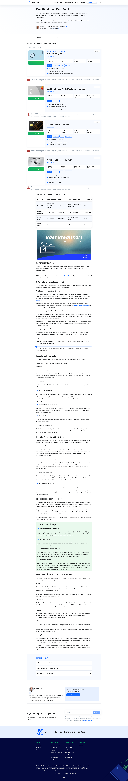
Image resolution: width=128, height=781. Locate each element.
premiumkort (39, 300)
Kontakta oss (53, 747)
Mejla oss (73, 694)
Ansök (35, 63)
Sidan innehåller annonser (34, 47)
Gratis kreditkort (69, 752)
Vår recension (50, 56)
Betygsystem (54, 750)
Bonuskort (67, 745)
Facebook (38, 745)
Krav (62, 65)
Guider (83, 2)
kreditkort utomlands (58, 398)
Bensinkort (68, 754)
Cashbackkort (68, 747)
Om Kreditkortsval (55, 745)
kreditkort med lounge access (81, 305)
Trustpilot (38, 750)
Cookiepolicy (53, 754)
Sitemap (81, 745)
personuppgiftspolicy (88, 720)
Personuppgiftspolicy (56, 752)
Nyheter (52, 759)
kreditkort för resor (67, 276)
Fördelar (50, 65)
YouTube (38, 747)
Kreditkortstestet (92, 2)
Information (56, 65)
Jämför (96, 51)
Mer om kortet (68, 65)
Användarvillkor (54, 757)
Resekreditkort (69, 750)
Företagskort (68, 757)
